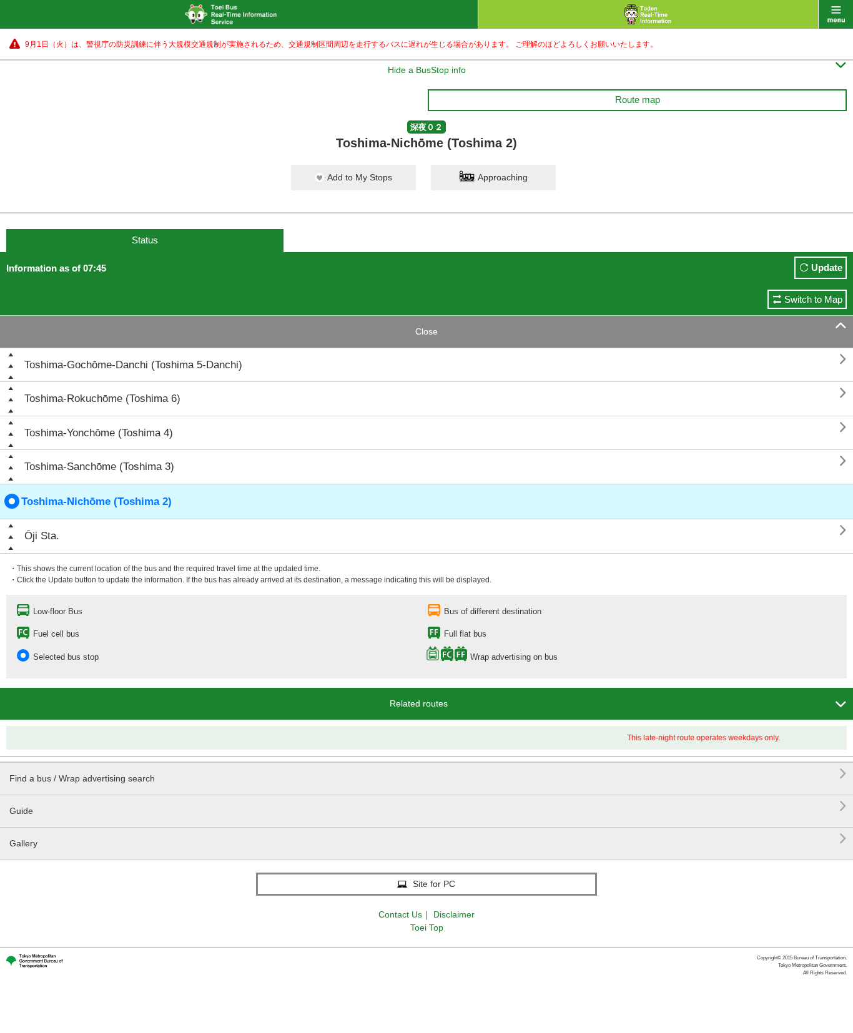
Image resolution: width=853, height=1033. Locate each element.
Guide (428, 806)
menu (836, 14)
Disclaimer (454, 914)
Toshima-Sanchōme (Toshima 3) (99, 466)
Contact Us (400, 914)
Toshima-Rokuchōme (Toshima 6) (102, 398)
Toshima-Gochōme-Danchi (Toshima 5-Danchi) (133, 365)
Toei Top (426, 928)
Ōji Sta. (41, 536)
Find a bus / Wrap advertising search (428, 774)
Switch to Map (813, 299)
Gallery (428, 838)
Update (826, 267)
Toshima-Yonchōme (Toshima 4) (98, 433)
